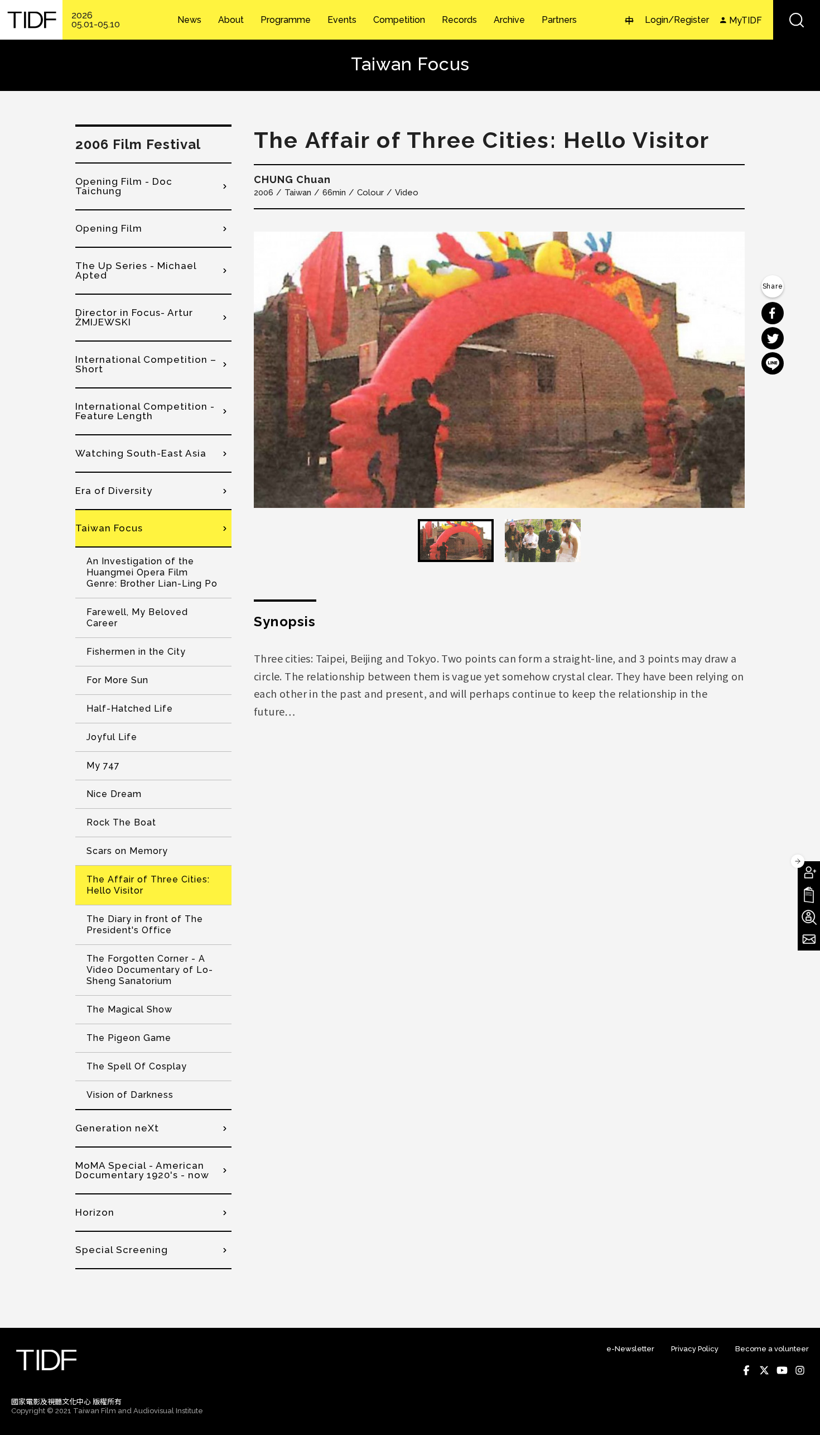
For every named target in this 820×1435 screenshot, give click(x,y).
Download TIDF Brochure (809, 895)
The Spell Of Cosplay (136, 1066)
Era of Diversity (113, 490)
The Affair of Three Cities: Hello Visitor (148, 885)
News (189, 20)
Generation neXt (117, 1128)
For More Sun (117, 680)
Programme (286, 20)
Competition (399, 20)
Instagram (800, 1370)
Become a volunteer (772, 1349)
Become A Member (809, 872)
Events (341, 20)
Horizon (94, 1212)
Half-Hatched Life (129, 708)
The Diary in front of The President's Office (144, 924)
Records (459, 20)
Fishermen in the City (136, 651)
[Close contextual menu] (797, 861)
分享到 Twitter (772, 338)
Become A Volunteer (809, 917)
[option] (499, 370)
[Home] (31, 19)
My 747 (103, 765)
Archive (509, 20)
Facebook (746, 1370)
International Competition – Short (145, 364)
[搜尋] (796, 20)
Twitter (764, 1370)
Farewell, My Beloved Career (137, 617)
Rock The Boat (121, 822)
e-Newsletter (630, 1349)
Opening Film (108, 228)
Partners (559, 20)
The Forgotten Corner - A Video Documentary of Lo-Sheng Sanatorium (149, 969)
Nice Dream (114, 794)
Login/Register (677, 20)
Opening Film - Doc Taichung (123, 186)
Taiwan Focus (109, 528)
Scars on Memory (127, 851)
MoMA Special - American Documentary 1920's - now (142, 1170)
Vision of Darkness (129, 1095)
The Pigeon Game (128, 1038)
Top (798, 1412)
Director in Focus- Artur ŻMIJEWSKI (134, 317)
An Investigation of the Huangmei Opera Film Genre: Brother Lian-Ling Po (152, 572)
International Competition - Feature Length (145, 411)
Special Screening (121, 1249)
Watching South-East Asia (140, 453)
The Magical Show (129, 1009)
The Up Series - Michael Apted (135, 270)
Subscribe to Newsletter (809, 939)
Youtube (782, 1370)
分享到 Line (772, 363)
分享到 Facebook (772, 313)
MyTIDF (745, 20)
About (231, 20)
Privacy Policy (694, 1349)
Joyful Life (111, 737)
